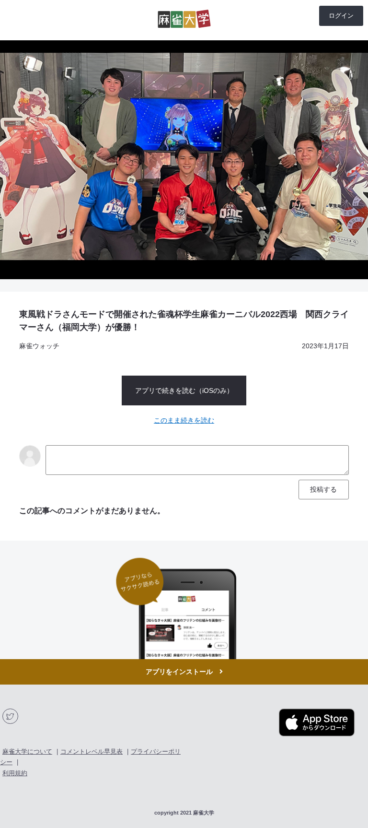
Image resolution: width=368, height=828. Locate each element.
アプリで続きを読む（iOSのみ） (184, 390)
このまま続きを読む (184, 420)
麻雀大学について (27, 751)
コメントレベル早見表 (91, 751)
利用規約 (14, 773)
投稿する (323, 489)
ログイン (341, 15)
